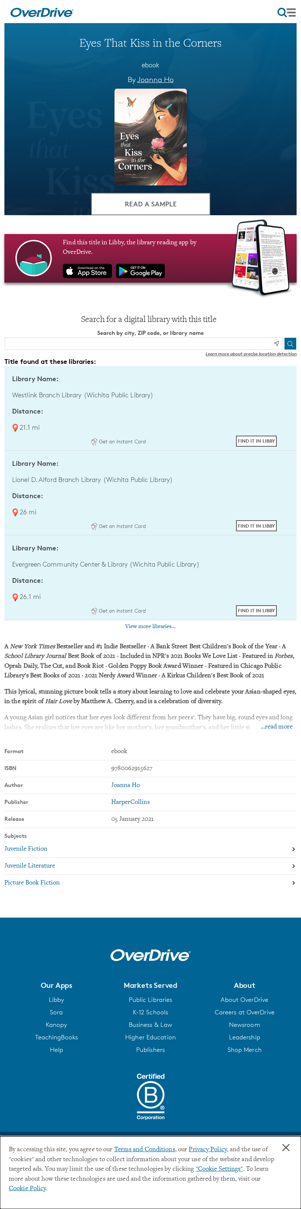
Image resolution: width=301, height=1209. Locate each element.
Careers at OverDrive (245, 1012)
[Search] (290, 344)
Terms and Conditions (144, 1149)
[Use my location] (276, 344)
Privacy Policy (208, 1149)
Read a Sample (151, 203)
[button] (56, 985)
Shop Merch (245, 1049)
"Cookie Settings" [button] (219, 1169)
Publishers (150, 1049)
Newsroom (244, 1024)
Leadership (244, 1037)
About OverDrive (244, 999)
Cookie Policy (27, 1188)
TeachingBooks (56, 1037)
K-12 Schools (150, 1012)
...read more (277, 727)
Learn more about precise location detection (251, 354)
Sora (56, 1012)
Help (56, 1049)
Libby (56, 999)
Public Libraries (151, 999)
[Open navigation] (287, 12)
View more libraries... (150, 627)
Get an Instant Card (121, 441)
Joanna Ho (155, 79)
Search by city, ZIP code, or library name (150, 332)
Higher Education (150, 1037)
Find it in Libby (256, 441)
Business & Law (151, 1024)
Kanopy (56, 1024)
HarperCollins (130, 802)
